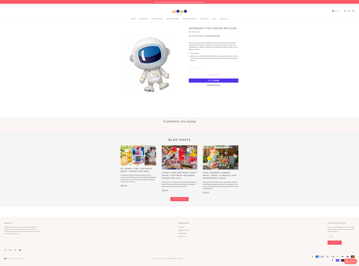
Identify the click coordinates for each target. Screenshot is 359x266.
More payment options (213, 85)
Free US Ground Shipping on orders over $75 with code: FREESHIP (179, 2)
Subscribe (334, 242)
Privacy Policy (182, 233)
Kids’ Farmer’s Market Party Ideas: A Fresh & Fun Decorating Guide (219, 175)
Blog (215, 19)
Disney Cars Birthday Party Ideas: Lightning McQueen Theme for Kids (179, 175)
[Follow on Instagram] (10, 250)
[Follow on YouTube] (20, 250)
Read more (124, 185)
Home (133, 19)
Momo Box (143, 19)
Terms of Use (182, 236)
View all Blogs (179, 199)
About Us (224, 19)
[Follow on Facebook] (5, 250)
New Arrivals (157, 19)
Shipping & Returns (184, 230)
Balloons (205, 19)
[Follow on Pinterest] (15, 250)
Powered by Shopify (175, 258)
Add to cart (213, 75)
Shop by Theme (173, 19)
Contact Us (181, 227)
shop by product (190, 19)
